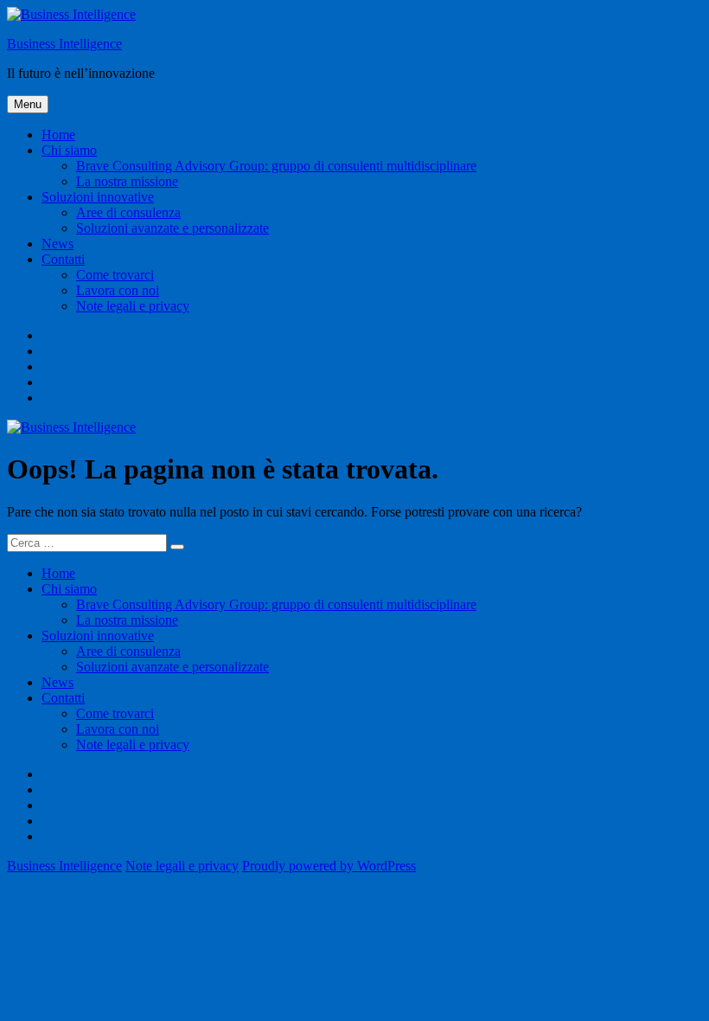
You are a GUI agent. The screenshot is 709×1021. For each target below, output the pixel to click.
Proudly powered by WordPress (329, 865)
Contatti (63, 259)
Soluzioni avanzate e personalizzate (172, 228)
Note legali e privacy (132, 306)
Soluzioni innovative (98, 196)
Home (58, 134)
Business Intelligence (64, 43)
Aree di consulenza (128, 212)
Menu (28, 104)
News (57, 243)
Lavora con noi (117, 290)
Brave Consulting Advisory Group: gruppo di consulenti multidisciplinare (276, 165)
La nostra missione (127, 181)
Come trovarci (115, 274)
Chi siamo (69, 150)
